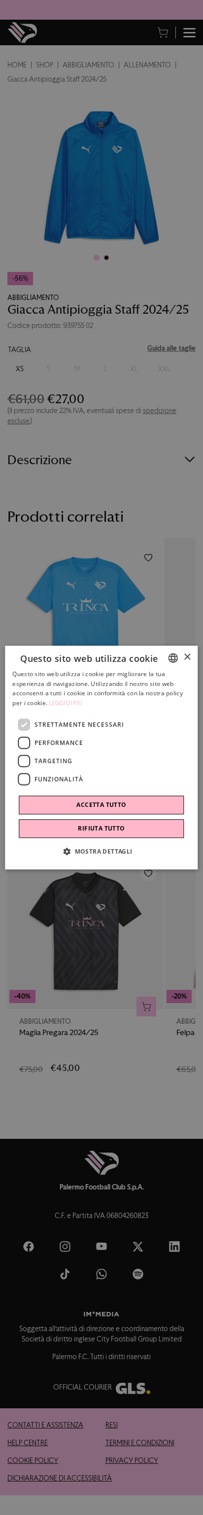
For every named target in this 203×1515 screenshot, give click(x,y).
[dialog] (101, 758)
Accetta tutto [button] (101, 805)
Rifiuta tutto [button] (101, 828)
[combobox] (173, 658)
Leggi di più (66, 703)
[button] (101, 851)
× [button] (187, 657)
